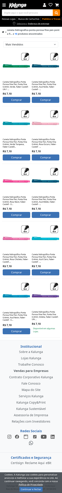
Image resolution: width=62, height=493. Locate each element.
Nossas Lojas (9, 18)
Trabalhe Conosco (31, 364)
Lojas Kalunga (31, 358)
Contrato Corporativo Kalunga (31, 377)
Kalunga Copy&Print (31, 402)
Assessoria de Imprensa (31, 415)
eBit (48, 463)
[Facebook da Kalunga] (17, 436)
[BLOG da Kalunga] (52, 436)
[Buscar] (56, 12)
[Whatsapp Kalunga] (31, 443)
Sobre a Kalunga (31, 352)
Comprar (16, 100)
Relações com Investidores (31, 421)
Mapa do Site (31, 390)
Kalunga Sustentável (31, 409)
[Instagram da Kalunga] (9, 436)
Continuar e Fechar (31, 489)
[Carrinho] (57, 4)
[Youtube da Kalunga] (43, 436)
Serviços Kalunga (31, 396)
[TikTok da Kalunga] (34, 436)
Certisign (17, 463)
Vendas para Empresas (31, 371)
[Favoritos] (50, 4)
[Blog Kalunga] (25, 436)
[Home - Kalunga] (3, 31)
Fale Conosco (31, 383)
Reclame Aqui (35, 463)
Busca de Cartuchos (28, 18)
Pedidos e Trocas (51, 18)
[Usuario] (44, 4)
